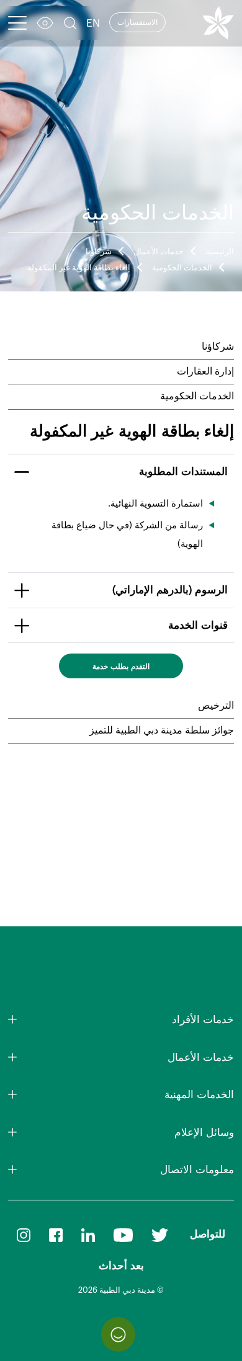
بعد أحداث (121, 1266)
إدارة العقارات (205, 371)
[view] (45, 24)
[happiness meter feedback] (118, 1334)
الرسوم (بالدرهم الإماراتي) (170, 590)
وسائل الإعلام (204, 1132)
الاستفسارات (137, 22)
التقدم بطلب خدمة (121, 666)
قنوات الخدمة (198, 625)
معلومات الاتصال (197, 1169)
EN (93, 23)
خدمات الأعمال (158, 251)
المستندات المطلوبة (183, 471)
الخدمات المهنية (199, 1094)
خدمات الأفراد (203, 1019)
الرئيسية (219, 251)
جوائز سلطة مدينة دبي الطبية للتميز (161, 730)
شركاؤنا (99, 251)
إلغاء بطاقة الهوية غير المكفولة (78, 268)
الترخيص (216, 706)
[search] (70, 24)
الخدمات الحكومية (182, 268)
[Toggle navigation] (17, 23)
